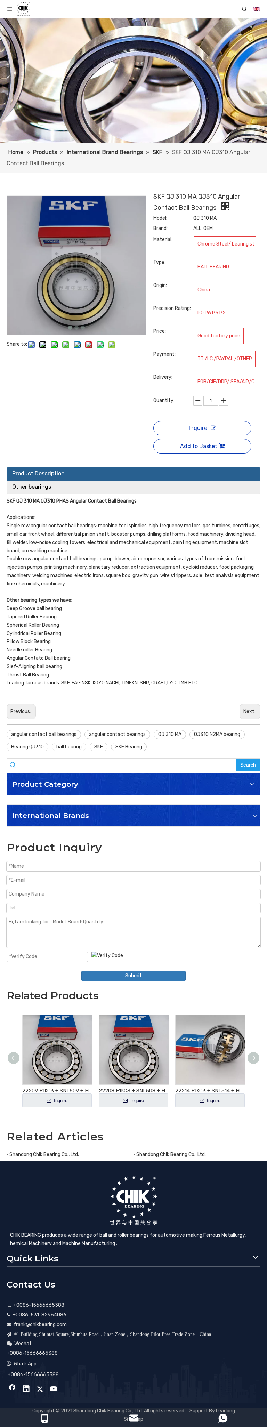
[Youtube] (53, 1389)
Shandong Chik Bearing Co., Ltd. (44, 1154)
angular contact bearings (117, 734)
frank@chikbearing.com (40, 1325)
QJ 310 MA (169, 734)
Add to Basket (198, 446)
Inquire (198, 428)
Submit (133, 976)
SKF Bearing (128, 747)
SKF (98, 747)
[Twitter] (40, 1389)
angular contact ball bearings (43, 734)
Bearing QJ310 (27, 747)
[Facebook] (12, 1389)
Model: (160, 218)
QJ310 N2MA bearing (217, 734)
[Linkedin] (26, 1389)
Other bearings (31, 486)
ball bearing (69, 747)
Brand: (160, 228)
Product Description (38, 473)
